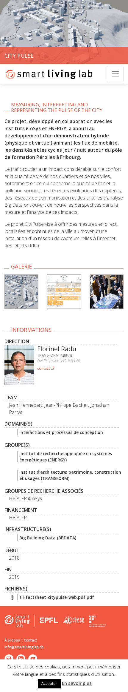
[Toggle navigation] (115, 74)
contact (44, 368)
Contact (30, 640)
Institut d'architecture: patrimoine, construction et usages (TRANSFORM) (70, 475)
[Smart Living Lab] (47, 74)
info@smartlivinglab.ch (23, 647)
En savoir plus (77, 683)
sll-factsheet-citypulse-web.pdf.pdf (56, 597)
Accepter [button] (49, 683)
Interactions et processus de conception (61, 432)
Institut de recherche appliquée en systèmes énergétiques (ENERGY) (65, 457)
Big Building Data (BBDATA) (47, 538)
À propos (12, 640)
